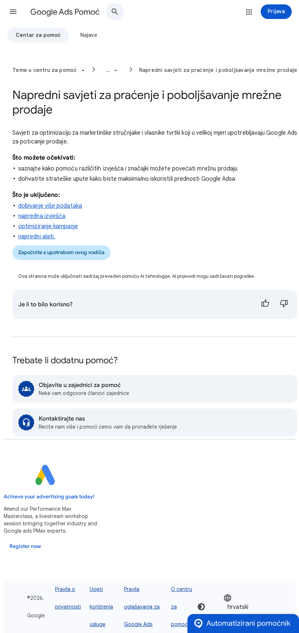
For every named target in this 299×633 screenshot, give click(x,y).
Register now (25, 546)
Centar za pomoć (38, 35)
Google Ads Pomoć (65, 12)
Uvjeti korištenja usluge (101, 607)
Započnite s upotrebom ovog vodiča (61, 252)
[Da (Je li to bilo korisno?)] (265, 304)
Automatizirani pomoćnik (248, 623)
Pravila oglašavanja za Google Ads (142, 607)
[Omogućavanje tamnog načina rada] (201, 606)
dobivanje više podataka (50, 206)
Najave (88, 35)
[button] (13, 11)
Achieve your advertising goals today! (49, 497)
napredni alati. (36, 236)
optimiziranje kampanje (48, 226)
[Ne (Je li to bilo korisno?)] (284, 304)
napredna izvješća (41, 216)
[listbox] (245, 607)
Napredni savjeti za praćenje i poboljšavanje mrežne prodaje (218, 70)
